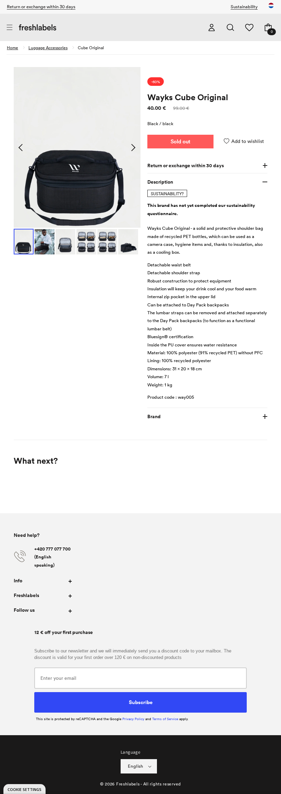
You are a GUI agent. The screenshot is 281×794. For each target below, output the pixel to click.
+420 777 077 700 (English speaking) (52, 557)
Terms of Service (165, 719)
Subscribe (140, 702)
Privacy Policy (133, 719)
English (135, 766)
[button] (9, 27)
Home (12, 47)
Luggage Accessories (48, 47)
